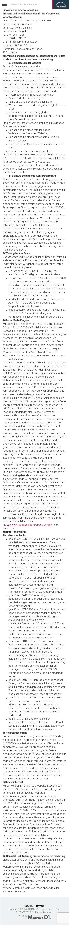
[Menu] (4, 4)
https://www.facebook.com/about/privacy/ (28, 524)
